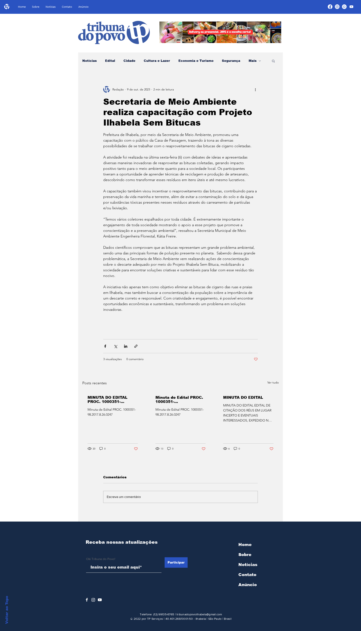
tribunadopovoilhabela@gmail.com (199, 614)
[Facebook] (330, 6)
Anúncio (247, 584)
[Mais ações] (255, 89)
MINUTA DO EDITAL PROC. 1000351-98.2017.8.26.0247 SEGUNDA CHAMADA (109, 399)
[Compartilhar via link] (136, 346)
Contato (247, 574)
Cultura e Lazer (157, 60)
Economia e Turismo (196, 60)
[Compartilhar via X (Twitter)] (115, 346)
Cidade (129, 60)
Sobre (244, 554)
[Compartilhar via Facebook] (105, 346)
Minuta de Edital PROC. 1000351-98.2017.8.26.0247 (179, 399)
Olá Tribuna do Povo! (100, 558)
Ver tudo (273, 382)
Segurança (231, 60)
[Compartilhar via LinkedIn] (126, 346)
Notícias (89, 60)
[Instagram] (337, 6)
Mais (253, 60)
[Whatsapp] (344, 6)
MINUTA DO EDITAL (243, 397)
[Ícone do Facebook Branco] (86, 599)
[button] (273, 60)
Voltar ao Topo (7, 610)
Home (245, 544)
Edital (110, 60)
